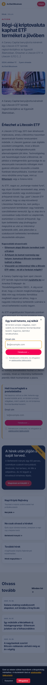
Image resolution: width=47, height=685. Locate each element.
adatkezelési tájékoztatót (21, 360)
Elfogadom (23, 681)
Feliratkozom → (23, 352)
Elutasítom (9, 681)
